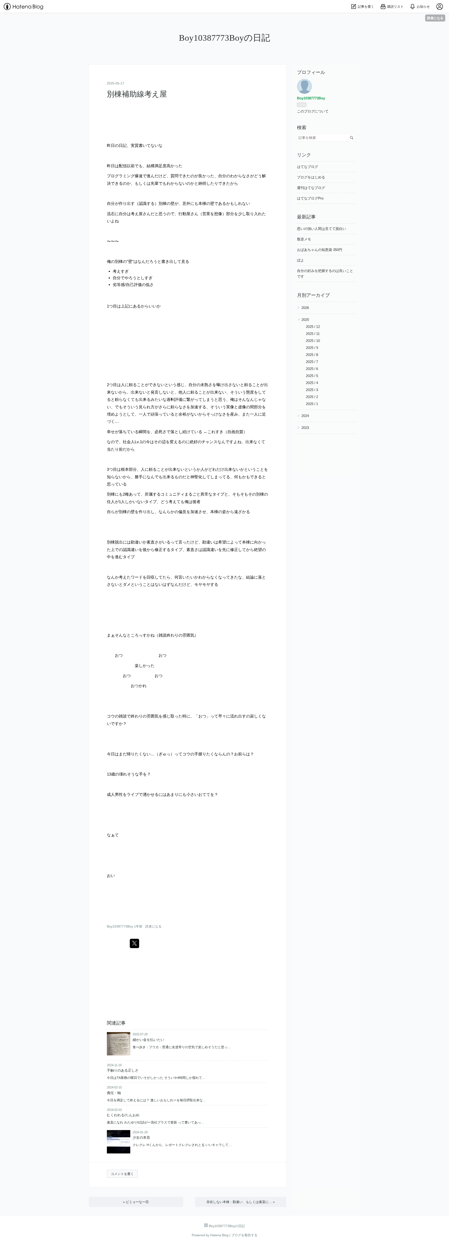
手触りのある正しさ (122, 1070)
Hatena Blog (219, 1235)
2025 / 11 (313, 334)
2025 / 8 (312, 355)
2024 (305, 416)
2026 (305, 308)
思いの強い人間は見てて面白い (321, 229)
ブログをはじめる (311, 177)
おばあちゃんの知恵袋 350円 (319, 250)
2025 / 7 (312, 362)
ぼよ (300, 260)
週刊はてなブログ (311, 188)
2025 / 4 (312, 383)
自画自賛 (235, 432)
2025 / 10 (313, 341)
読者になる (435, 18)
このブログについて (313, 111)
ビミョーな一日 (136, 1202)
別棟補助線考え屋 (137, 94)
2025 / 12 (313, 327)
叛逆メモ (304, 239)
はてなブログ (307, 167)
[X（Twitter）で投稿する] (134, 943)
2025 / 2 (312, 397)
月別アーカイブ (313, 295)
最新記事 (306, 216)
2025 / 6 (312, 369)
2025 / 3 (312, 390)
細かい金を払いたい (148, 1040)
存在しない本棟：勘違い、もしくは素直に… (240, 1202)
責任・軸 (114, 1093)
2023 (305, 428)
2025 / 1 (312, 404)
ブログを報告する (244, 1235)
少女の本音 (141, 1137)
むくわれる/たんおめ (123, 1115)
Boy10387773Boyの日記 (224, 38)
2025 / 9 (312, 348)
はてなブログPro (310, 198)
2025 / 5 (312, 376)
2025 (305, 320)
